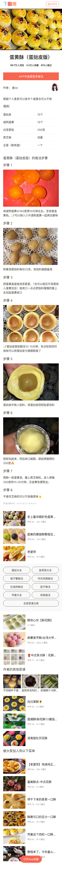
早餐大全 (17, 595)
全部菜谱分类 (31, 603)
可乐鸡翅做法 (45, 578)
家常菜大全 (45, 570)
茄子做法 (45, 586)
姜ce (15, 87)
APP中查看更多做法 (31, 76)
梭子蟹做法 (16, 578)
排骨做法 (45, 595)
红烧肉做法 (16, 586)
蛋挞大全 (17, 570)
